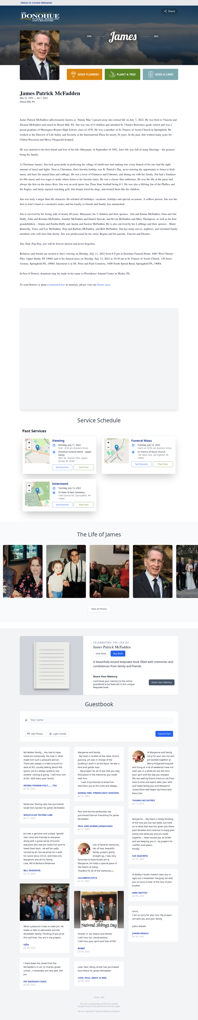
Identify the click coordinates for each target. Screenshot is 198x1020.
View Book (101, 653)
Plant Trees (84, 467)
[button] (37, 448)
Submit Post (164, 733)
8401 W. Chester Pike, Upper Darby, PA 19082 (73, 459)
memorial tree (57, 284)
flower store (103, 284)
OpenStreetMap (102, 1011)
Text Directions (62, 467)
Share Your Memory (161, 682)
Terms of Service (107, 1006)
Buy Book (118, 653)
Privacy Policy (90, 1006)
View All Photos (99, 608)
